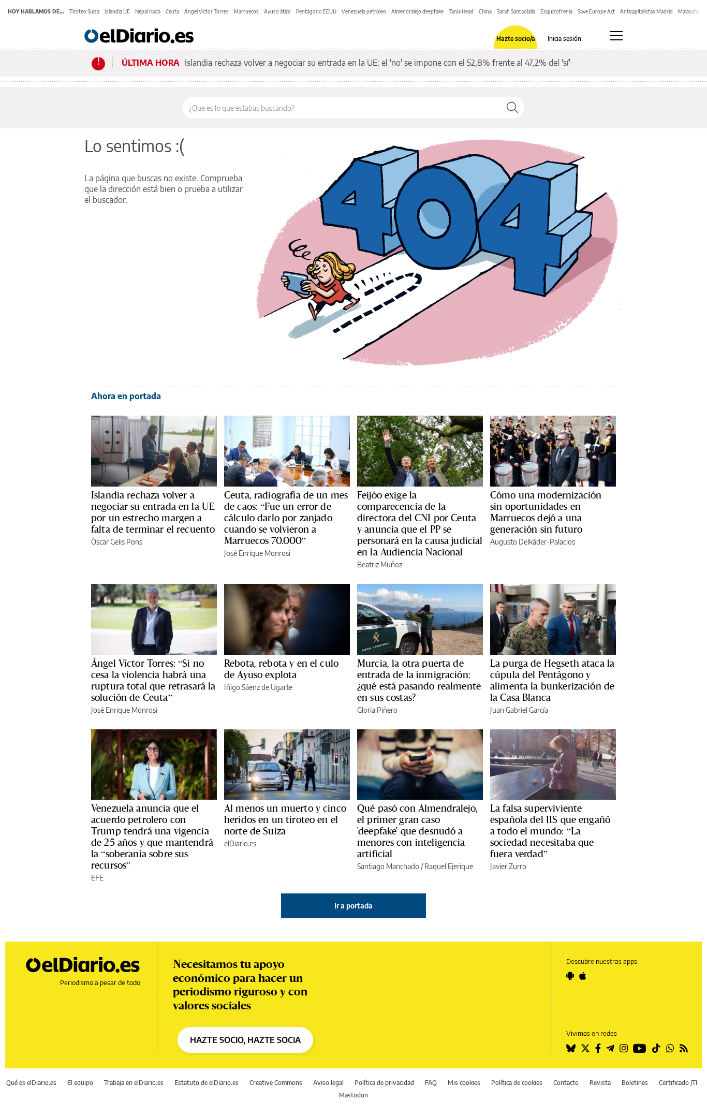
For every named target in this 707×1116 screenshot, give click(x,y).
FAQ (431, 1082)
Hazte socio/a (515, 39)
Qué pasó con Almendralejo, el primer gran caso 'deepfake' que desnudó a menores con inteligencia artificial (417, 831)
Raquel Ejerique (448, 866)
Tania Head (461, 11)
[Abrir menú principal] (616, 35)
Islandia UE (117, 11)
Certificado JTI (678, 1082)
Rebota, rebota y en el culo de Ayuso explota (281, 669)
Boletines (635, 1082)
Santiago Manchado (388, 866)
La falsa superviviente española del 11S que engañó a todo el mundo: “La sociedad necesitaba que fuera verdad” (550, 831)
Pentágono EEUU (316, 11)
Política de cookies (516, 1082)
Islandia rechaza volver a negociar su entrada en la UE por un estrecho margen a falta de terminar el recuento (153, 512)
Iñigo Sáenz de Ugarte (258, 687)
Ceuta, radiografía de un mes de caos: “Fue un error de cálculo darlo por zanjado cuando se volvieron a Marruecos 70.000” (286, 518)
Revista (600, 1082)
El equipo (80, 1082)
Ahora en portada (126, 396)
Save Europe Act (596, 11)
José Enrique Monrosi (257, 553)
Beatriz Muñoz (379, 564)
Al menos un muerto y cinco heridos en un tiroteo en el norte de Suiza (285, 819)
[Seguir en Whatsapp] (670, 1048)
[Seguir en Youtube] (639, 1048)
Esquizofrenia (556, 11)
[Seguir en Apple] (582, 975)
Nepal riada (147, 11)
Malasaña (689, 11)
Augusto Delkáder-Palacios (532, 541)
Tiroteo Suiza (84, 11)
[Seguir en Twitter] (585, 1048)
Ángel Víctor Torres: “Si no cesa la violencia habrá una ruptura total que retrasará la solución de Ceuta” (153, 680)
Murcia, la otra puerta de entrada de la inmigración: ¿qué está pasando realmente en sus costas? (419, 680)
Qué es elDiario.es (31, 1082)
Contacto (566, 1082)
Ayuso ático (277, 11)
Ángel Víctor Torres (206, 11)
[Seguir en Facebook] (598, 1048)
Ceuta (172, 11)
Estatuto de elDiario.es (206, 1082)
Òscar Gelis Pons (116, 541)
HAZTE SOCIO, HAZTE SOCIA (245, 1040)
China (485, 11)
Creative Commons (275, 1082)
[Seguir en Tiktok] (656, 1048)
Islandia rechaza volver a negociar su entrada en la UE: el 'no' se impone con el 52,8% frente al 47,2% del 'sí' (377, 62)
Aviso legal (328, 1082)
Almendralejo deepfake (417, 11)
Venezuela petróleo (364, 11)
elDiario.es (240, 843)
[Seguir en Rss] (684, 1048)
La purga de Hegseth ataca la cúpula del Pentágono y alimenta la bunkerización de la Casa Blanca (552, 680)
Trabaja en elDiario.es (134, 1082)
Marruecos (246, 11)
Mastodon (353, 1095)
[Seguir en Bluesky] (571, 1048)
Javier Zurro (508, 866)
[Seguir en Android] (570, 975)
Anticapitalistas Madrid (646, 11)
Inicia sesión (564, 39)
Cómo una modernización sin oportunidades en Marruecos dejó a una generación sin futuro (545, 512)
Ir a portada (353, 905)
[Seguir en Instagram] (624, 1048)
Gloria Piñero (377, 710)
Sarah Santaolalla (516, 11)
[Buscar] (512, 108)
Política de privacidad (384, 1082)
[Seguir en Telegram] (610, 1048)
